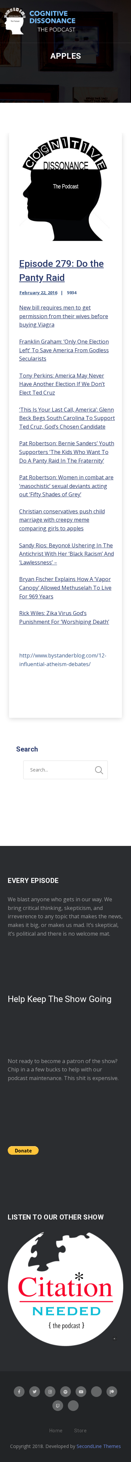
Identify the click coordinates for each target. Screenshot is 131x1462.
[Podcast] (96, 1391)
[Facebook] (19, 1391)
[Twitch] (57, 1405)
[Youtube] (81, 1391)
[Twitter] (34, 1391)
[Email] (73, 1405)
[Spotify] (65, 1391)
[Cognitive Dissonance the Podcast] (39, 21)
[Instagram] (50, 1391)
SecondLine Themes (99, 1446)
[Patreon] (111, 1391)
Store (80, 1430)
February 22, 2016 (38, 293)
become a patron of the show (78, 1061)
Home (56, 1430)
